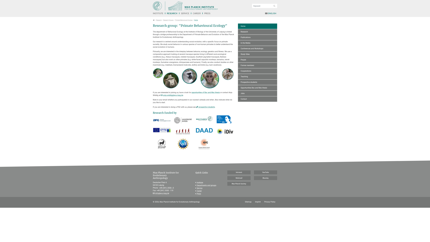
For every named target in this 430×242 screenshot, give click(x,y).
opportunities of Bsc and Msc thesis (205, 92)
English (272, 13)
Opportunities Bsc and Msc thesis (254, 88)
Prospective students (249, 82)
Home (243, 26)
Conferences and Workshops (252, 49)
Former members (247, 65)
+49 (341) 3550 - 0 (166, 188)
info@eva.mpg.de (162, 193)
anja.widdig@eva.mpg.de (173, 95)
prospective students (207, 107)
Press (207, 13)
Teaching (244, 77)
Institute (158, 13)
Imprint (258, 202)
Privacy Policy (269, 202)
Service (185, 13)
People (243, 60)
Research (172, 13)
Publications (245, 37)
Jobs (243, 93)
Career (197, 13)
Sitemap (248, 202)
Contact (244, 99)
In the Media (245, 43)
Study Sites (245, 54)
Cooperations (246, 71)
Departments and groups (206, 185)
